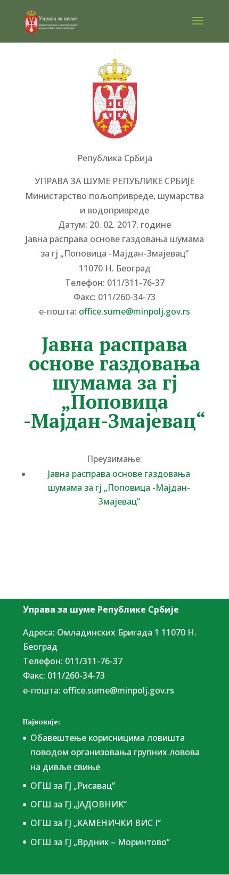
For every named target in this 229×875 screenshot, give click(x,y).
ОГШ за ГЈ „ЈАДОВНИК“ (78, 804)
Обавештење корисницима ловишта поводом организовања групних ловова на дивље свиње (115, 752)
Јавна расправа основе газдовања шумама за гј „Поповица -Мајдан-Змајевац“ (119, 487)
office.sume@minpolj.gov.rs (118, 690)
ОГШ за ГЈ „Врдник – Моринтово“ (100, 842)
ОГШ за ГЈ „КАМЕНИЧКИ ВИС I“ (95, 823)
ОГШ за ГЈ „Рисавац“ (72, 785)
